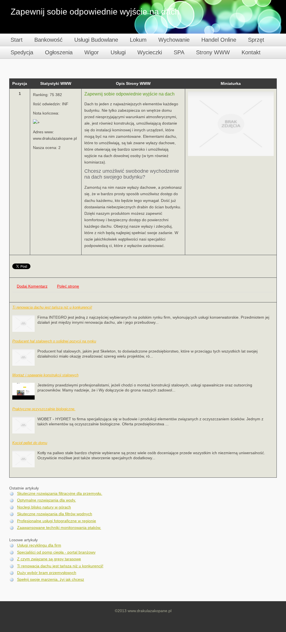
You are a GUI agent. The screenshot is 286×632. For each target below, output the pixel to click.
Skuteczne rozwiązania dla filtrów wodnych (54, 514)
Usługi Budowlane (96, 40)
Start (17, 40)
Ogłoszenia (59, 52)
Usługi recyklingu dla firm (39, 545)
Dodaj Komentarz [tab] (32, 286)
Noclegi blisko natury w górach (44, 507)
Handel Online (218, 40)
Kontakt (251, 52)
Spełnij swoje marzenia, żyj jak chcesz (50, 579)
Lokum (138, 40)
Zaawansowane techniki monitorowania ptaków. (59, 528)
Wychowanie (174, 40)
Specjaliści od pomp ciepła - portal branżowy (56, 552)
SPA (179, 52)
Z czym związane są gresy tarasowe (49, 559)
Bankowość (48, 40)
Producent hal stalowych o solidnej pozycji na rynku (54, 341)
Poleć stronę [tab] (68, 286)
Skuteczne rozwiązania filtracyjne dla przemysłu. (59, 493)
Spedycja (22, 52)
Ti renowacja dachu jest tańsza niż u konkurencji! (52, 307)
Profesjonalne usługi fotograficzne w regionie (56, 521)
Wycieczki (149, 52)
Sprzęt (256, 40)
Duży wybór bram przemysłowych (46, 573)
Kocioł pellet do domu (29, 443)
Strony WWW (213, 52)
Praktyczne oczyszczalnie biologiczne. (43, 409)
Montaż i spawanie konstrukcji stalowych (45, 375)
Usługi (118, 52)
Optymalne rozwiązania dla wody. (46, 500)
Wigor (91, 52)
